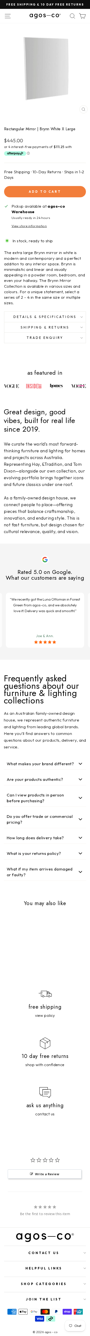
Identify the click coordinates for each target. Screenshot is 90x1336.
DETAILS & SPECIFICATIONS (45, 317)
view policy (45, 1015)
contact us (44, 1113)
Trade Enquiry (45, 338)
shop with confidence (44, 1064)
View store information (29, 226)
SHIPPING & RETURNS (45, 327)
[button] (45, 764)
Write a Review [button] (47, 1174)
